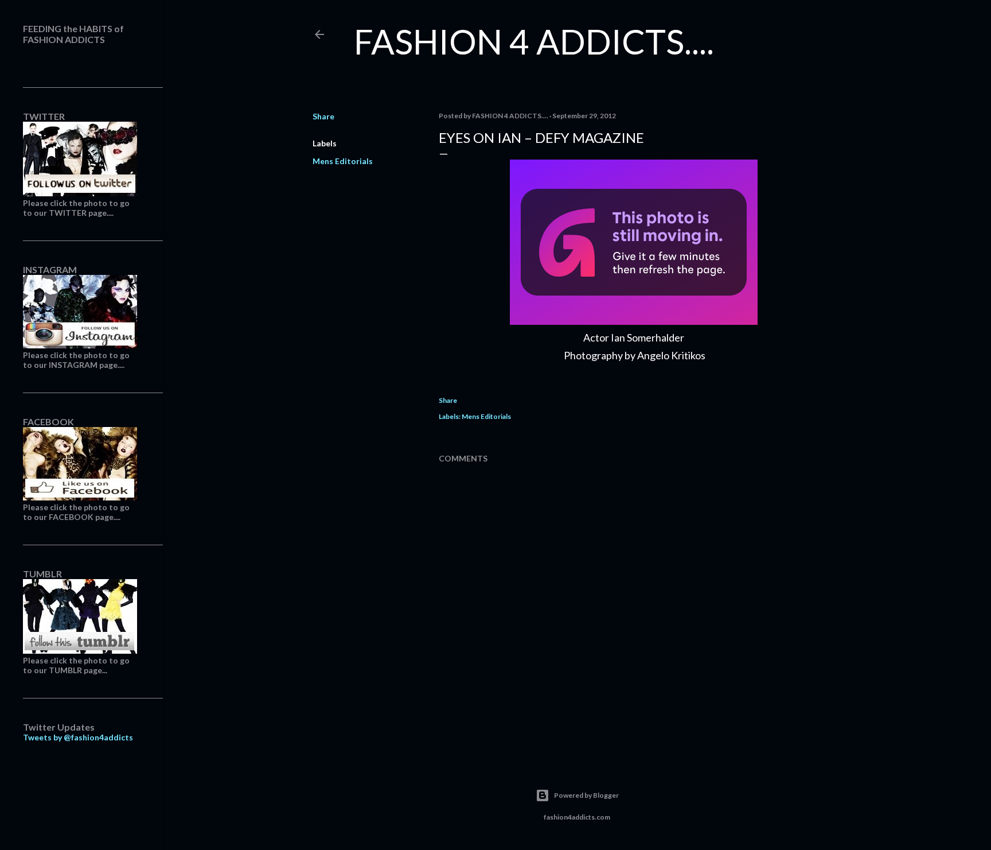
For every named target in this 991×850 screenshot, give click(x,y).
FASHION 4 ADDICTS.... (534, 41)
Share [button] (323, 116)
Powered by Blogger (586, 795)
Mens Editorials (343, 161)
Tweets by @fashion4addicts (78, 737)
